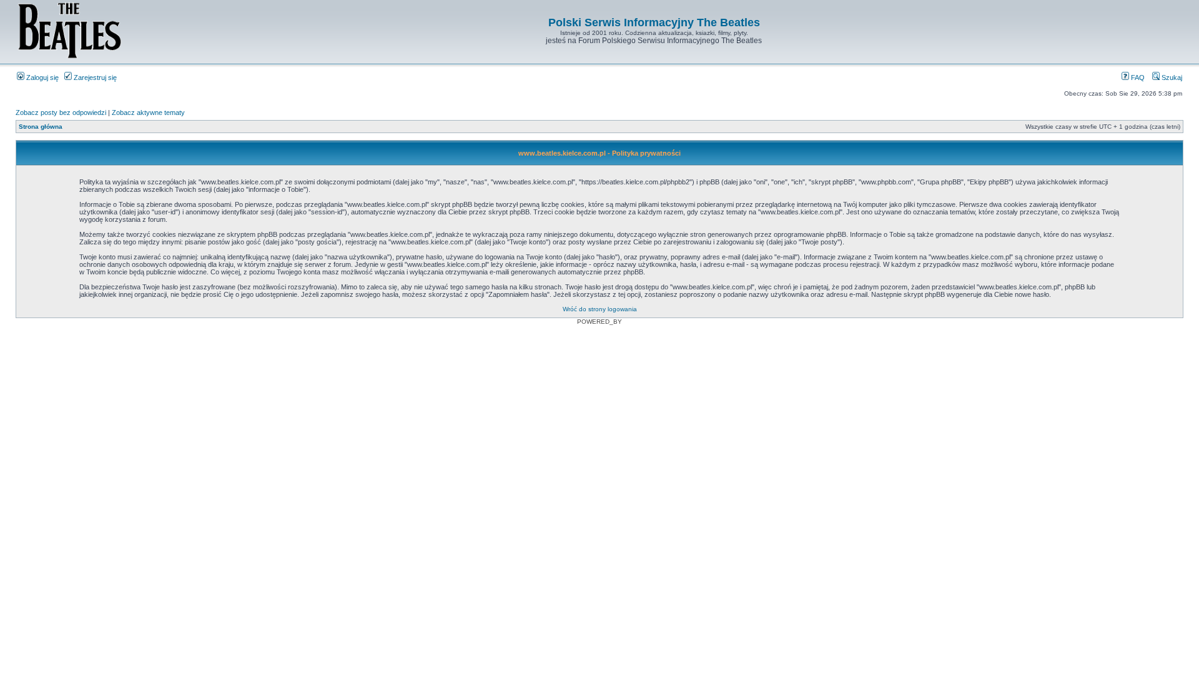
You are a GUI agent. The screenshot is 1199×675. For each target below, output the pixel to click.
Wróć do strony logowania (600, 309)
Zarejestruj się (94, 77)
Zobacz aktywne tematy (148, 112)
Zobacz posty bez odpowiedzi (61, 112)
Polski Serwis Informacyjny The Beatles (654, 22)
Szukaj (1171, 77)
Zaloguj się (41, 77)
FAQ (1137, 77)
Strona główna (40, 126)
